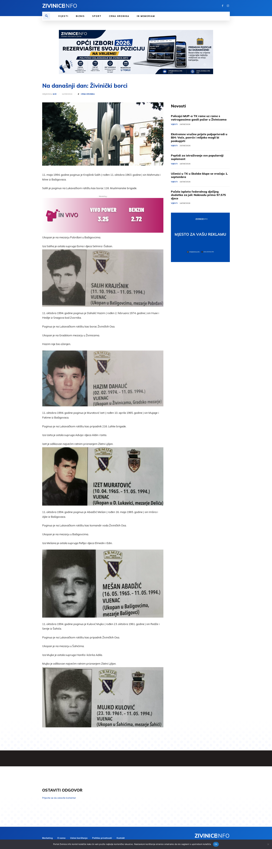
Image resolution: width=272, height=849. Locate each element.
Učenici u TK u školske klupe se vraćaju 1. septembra (199, 175)
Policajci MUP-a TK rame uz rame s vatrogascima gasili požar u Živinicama (199, 117)
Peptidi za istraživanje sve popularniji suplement (197, 157)
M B (54, 94)
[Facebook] (222, 6)
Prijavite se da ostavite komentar (59, 797)
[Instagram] (228, 6)
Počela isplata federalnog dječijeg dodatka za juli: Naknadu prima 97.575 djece (198, 195)
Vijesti (174, 124)
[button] (46, 16)
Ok (216, 844)
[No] (268, 844)
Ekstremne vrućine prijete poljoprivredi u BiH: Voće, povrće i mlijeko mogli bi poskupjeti (199, 137)
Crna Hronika (88, 94)
